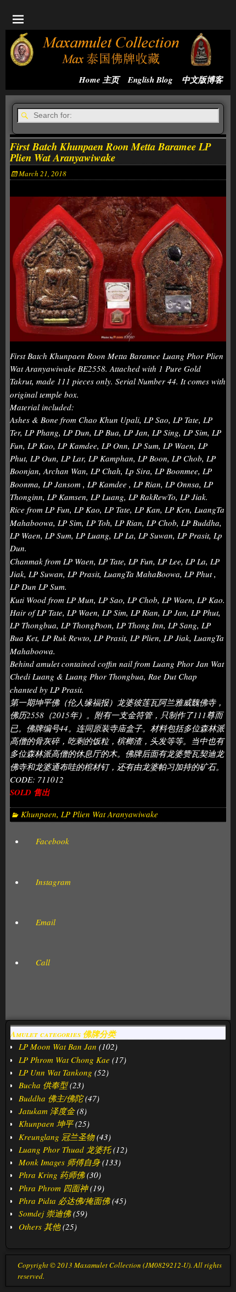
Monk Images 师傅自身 (59, 1162)
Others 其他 (39, 1226)
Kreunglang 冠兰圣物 (56, 1136)
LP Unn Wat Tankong (55, 1072)
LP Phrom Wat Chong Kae (64, 1059)
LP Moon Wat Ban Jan (58, 1046)
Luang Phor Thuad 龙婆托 (65, 1149)
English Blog (150, 79)
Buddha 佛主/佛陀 (51, 1098)
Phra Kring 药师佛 (52, 1174)
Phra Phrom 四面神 (53, 1187)
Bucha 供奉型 (43, 1084)
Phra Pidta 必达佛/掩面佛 (64, 1200)
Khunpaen (39, 813)
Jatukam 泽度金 (47, 1110)
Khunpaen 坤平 (46, 1123)
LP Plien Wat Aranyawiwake (109, 813)
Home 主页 (99, 79)
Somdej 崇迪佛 (45, 1213)
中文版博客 (202, 79)
